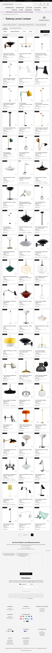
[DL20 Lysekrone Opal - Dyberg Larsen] (26, 48)
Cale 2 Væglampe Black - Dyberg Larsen (25, 500)
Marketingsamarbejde (10, 644)
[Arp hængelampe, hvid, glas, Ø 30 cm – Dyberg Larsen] (42, 271)
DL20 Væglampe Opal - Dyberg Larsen (25, 450)
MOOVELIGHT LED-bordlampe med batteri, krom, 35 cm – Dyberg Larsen (25, 178)
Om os (42, 631)
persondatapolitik (30, 598)
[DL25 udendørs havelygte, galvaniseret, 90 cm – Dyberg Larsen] (42, 48)
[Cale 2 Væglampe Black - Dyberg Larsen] (26, 494)
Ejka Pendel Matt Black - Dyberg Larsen (25, 227)
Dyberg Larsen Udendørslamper (25, 24)
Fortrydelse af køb (42, 611)
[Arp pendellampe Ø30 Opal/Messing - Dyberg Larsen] (26, 271)
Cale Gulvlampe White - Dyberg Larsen (9, 326)
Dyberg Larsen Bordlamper (42, 24)
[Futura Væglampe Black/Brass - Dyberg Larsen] (42, 147)
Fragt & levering (42, 608)
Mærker (10, 14)
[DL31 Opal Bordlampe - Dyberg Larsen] (26, 321)
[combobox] (23, 4)
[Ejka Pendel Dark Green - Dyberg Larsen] (9, 271)
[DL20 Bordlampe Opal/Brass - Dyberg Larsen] (9, 246)
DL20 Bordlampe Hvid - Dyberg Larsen (41, 450)
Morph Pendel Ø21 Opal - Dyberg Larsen (26, 475)
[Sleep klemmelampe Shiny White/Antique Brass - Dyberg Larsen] (26, 197)
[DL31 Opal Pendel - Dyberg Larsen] (26, 246)
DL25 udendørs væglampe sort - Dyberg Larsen (41, 252)
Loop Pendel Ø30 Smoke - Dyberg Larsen (24, 153)
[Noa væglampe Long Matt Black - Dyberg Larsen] (9, 296)
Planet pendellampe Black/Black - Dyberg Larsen (10, 401)
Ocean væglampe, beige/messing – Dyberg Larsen (9, 376)
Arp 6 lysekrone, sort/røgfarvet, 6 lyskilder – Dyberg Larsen (10, 475)
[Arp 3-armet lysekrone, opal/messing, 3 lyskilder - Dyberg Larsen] (42, 345)
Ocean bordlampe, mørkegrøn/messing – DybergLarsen (7, 153)
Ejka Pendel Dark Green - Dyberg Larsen (9, 277)
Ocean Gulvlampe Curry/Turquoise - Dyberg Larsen (41, 104)
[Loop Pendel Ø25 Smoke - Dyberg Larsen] (42, 197)
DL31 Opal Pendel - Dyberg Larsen (24, 252)
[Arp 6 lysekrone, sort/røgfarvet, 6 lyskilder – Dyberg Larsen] (9, 469)
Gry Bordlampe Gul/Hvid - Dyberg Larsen (8, 500)
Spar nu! (31, 12)
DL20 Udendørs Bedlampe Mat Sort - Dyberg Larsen (9, 128)
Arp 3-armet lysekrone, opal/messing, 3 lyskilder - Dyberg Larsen (40, 351)
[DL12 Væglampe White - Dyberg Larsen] (26, 73)
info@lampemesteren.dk (10, 609)
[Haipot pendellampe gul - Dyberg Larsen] (9, 345)
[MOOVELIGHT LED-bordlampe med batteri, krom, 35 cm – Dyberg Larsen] (26, 172)
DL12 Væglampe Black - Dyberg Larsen (41, 79)
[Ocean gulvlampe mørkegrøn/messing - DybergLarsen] (9, 222)
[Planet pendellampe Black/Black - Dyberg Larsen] (9, 395)
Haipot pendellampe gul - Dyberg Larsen (10, 351)
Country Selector (42, 635)
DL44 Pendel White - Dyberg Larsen (9, 178)
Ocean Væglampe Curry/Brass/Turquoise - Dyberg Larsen (25, 104)
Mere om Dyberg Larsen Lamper (15, 28)
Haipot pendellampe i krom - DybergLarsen (25, 401)
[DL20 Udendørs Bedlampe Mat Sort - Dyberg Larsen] (9, 123)
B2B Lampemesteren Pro (10, 643)
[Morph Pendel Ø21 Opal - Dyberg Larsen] (26, 469)
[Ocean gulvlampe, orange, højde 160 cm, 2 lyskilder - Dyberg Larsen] (42, 123)
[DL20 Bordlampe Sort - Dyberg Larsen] (9, 197)
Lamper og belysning (5, 14)
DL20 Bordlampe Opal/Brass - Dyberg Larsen (9, 252)
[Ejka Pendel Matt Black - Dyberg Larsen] (26, 222)
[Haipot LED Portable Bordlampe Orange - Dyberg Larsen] (26, 420)
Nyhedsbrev (10, 616)
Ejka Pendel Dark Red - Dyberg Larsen (25, 302)
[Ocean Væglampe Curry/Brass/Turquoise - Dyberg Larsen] (26, 98)
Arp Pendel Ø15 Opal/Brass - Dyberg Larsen (41, 401)
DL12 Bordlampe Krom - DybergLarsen (40, 475)
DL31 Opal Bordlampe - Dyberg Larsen (25, 326)
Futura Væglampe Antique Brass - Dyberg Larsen (9, 450)
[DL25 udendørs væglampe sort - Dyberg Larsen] (42, 246)
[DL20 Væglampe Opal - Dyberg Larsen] (26, 444)
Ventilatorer (29, 7)
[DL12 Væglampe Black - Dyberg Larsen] (42, 73)
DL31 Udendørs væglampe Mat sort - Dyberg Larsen (25, 351)
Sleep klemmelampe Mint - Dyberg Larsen (40, 524)
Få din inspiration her (25, 573)
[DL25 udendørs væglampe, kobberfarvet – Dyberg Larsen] (9, 48)
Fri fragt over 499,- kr (10, 618)
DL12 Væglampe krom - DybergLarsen (8, 425)
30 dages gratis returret (9, 617)
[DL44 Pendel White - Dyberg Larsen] (9, 172)
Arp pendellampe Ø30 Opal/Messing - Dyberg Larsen (25, 277)
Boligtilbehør (26, 643)
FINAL (39, 12)
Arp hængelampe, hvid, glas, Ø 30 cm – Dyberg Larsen (41, 277)
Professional (37, 9)
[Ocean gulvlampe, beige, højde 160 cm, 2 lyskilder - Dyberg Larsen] (9, 73)
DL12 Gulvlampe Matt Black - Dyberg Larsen (25, 128)
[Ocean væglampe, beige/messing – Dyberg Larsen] (9, 370)
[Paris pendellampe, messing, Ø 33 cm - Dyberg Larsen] (26, 370)
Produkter (5, 28)
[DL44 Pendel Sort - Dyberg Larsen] (42, 172)
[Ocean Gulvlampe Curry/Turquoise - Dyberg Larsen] (42, 98)
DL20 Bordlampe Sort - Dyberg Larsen (9, 203)
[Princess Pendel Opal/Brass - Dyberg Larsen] (42, 296)
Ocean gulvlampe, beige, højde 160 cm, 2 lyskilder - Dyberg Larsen (9, 79)
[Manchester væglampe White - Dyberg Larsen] (26, 519)
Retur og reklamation (42, 609)
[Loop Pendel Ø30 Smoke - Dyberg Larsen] (26, 147)
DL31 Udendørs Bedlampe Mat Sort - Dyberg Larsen (41, 227)
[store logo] (7, 4)
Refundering (42, 610)
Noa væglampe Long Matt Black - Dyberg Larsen (10, 302)
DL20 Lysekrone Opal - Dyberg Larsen (25, 54)
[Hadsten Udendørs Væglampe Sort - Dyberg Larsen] (42, 370)
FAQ (10, 610)
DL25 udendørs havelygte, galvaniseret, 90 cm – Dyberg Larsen (41, 54)
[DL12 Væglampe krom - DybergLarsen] (9, 420)
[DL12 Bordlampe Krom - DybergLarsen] (42, 469)
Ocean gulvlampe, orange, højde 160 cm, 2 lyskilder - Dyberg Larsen (41, 128)
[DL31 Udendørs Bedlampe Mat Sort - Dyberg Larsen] (42, 222)
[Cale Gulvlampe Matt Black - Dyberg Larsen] (9, 519)
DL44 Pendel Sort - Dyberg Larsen (40, 178)
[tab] (5, 31)
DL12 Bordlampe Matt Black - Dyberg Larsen (41, 500)
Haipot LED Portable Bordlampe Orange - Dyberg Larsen (25, 425)
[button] (16, 51)
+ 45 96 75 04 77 (10, 608)
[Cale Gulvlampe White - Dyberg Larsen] (9, 321)
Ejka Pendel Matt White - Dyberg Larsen (42, 326)
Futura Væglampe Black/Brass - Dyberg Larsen (41, 153)
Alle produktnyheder (26, 644)
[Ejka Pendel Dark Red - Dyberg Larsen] (26, 296)
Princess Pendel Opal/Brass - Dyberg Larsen (41, 302)
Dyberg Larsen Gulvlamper (9, 24)
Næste (48, 25)
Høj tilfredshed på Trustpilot (11, 0)
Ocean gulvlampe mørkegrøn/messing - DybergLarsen (7, 227)
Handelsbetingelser (42, 633)
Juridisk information (42, 632)
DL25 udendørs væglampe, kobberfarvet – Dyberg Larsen (9, 54)
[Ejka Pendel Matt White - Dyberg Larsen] (42, 321)
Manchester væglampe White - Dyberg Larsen (25, 524)
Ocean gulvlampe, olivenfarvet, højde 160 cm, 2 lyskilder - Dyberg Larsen (9, 104)
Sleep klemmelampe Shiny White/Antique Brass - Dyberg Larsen (25, 203)
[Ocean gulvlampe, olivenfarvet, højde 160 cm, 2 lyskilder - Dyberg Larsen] (9, 98)
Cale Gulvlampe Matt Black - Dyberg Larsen (9, 524)
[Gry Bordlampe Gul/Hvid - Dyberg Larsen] (9, 494)
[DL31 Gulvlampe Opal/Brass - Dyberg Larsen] (42, 420)
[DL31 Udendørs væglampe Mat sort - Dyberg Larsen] (26, 345)
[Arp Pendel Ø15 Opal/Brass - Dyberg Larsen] (42, 395)
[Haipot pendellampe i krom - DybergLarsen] (26, 395)
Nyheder (21, 9)
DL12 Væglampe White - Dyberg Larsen (25, 79)
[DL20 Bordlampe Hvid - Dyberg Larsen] (42, 444)
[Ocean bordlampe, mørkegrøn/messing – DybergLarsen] (9, 147)
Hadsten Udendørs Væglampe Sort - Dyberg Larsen (41, 376)
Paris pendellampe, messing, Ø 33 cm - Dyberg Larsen (25, 376)
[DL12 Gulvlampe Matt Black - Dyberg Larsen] (26, 123)
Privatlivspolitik (42, 634)
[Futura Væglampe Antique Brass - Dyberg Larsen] (9, 444)
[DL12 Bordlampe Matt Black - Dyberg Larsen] (42, 494)
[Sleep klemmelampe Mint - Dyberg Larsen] (42, 519)
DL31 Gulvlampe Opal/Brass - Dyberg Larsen (41, 425)
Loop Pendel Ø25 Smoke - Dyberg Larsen (40, 203)
